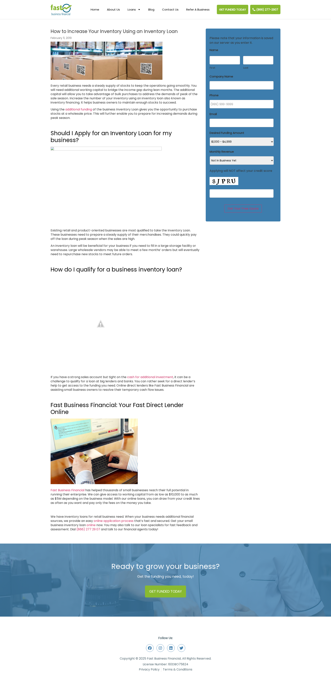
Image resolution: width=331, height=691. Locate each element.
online (91, 525)
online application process (114, 521)
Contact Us (170, 9)
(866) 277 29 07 (88, 529)
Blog (151, 9)
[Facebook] (150, 648)
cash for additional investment (150, 377)
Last (246, 68)
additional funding (78, 109)
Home (95, 9)
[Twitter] (181, 648)
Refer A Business (198, 9)
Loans (132, 9)
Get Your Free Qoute (243, 208)
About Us (113, 9)
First (212, 68)
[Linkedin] (171, 648)
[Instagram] (160, 648)
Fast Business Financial (67, 490)
